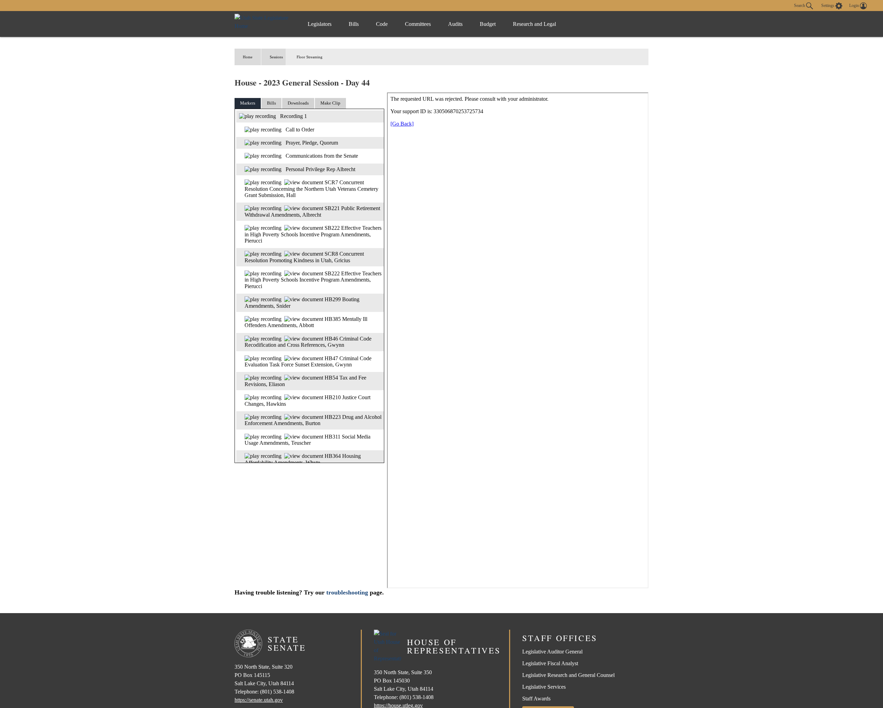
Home (247, 57)
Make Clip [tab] (330, 103)
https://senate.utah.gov (259, 700)
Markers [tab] (247, 103)
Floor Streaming (310, 57)
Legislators (319, 24)
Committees (418, 24)
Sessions (276, 57)
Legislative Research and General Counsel (568, 675)
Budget (488, 24)
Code (382, 24)
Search (800, 5)
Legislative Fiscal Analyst (550, 663)
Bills (354, 24)
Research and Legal (534, 24)
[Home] (264, 24)
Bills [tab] (271, 103)
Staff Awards (536, 698)
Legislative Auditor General (552, 652)
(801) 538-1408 (277, 692)
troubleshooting (347, 592)
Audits (455, 24)
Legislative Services (544, 687)
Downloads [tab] (298, 103)
